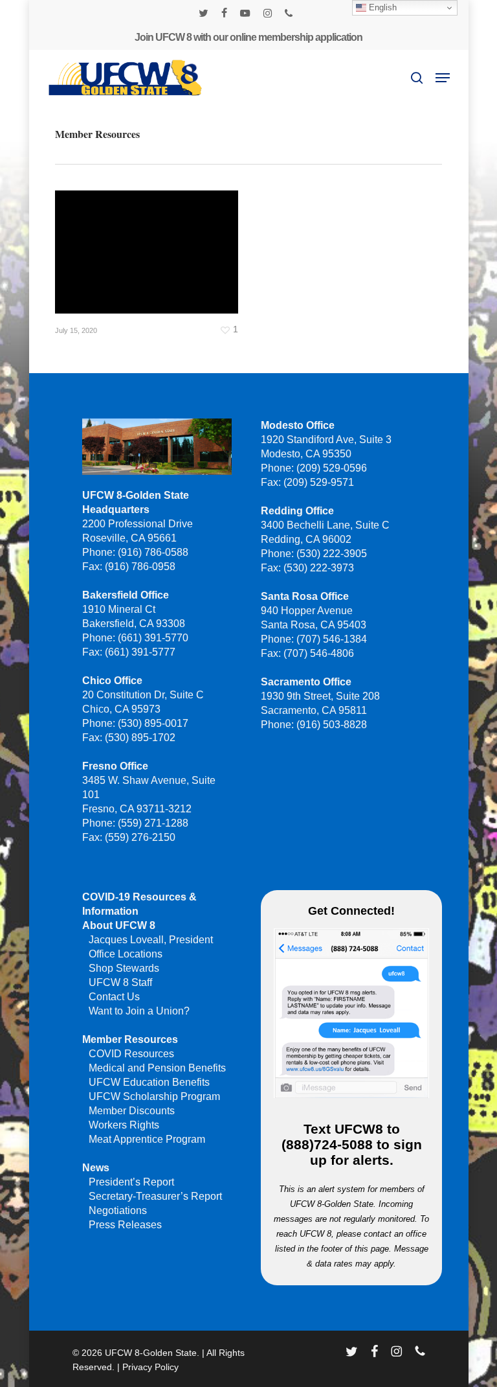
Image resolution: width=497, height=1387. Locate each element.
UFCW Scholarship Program (154, 1096)
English (381, 7)
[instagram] (267, 12)
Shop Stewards (124, 968)
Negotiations (118, 1210)
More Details (149, 242)
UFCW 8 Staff (120, 982)
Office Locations (125, 953)
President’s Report (131, 1181)
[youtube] (245, 12)
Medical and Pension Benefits (157, 1067)
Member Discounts (132, 1110)
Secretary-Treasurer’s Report (155, 1196)
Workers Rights (124, 1124)
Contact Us (114, 996)
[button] (443, 77)
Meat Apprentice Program (147, 1139)
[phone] (289, 12)
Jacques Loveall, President (151, 939)
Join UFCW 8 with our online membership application (248, 37)
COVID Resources (131, 1053)
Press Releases (125, 1224)
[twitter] (203, 12)
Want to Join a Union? (139, 1010)
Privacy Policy (150, 1367)
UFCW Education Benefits (149, 1082)
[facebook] (224, 12)
